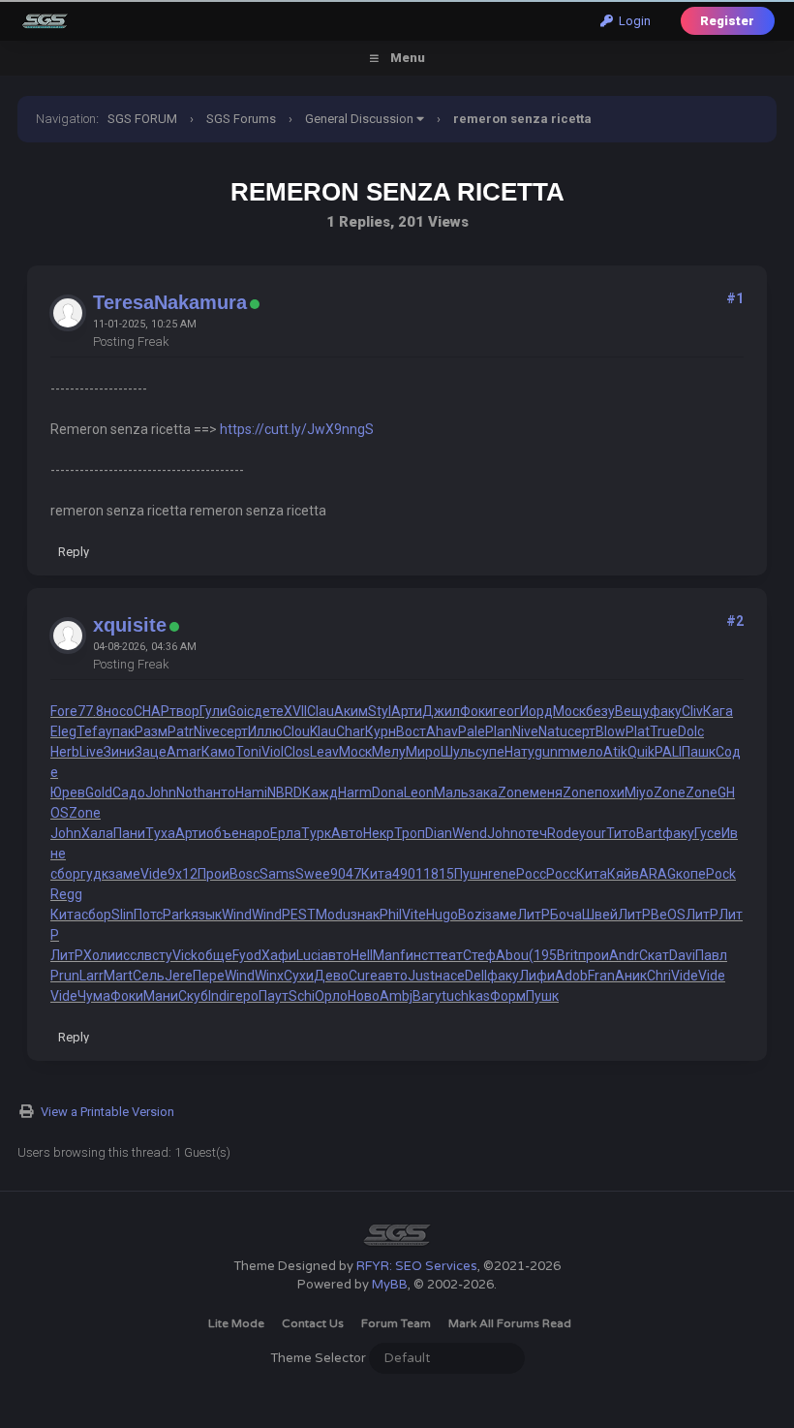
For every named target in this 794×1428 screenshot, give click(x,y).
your (592, 833)
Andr (624, 955)
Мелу (389, 752)
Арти (406, 711)
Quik (641, 752)
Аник (631, 975)
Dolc (691, 731)
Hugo (442, 914)
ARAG (657, 874)
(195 (543, 955)
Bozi (471, 914)
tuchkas (466, 996)
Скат (654, 955)
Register (727, 21)
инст (420, 955)
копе (691, 874)
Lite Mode (236, 1323)
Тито (621, 833)
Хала (97, 833)
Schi (302, 996)
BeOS (668, 914)
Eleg (63, 731)
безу (600, 711)
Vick (185, 955)
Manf (389, 955)
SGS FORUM (142, 118)
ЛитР (533, 914)
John (160, 792)
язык (206, 914)
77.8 (90, 711)
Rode (563, 833)
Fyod (246, 955)
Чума (93, 996)
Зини (119, 752)
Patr (181, 731)
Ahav (442, 731)
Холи (99, 955)
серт (234, 731)
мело (586, 752)
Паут (274, 996)
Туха (160, 833)
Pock (721, 874)
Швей (600, 914)
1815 (438, 874)
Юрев (67, 792)
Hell (362, 955)
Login (632, 21)
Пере (209, 975)
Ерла (285, 833)
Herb (64, 752)
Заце (151, 752)
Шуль (458, 752)
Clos (297, 752)
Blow (611, 731)
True (664, 731)
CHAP (151, 711)
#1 (735, 298)
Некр (378, 833)
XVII (295, 711)
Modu (333, 914)
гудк (94, 874)
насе (450, 975)
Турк (316, 833)
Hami (251, 792)
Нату (519, 752)
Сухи (299, 975)
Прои (213, 874)
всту (158, 955)
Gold (98, 792)
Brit (567, 955)
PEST (299, 914)
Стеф (479, 955)
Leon (419, 792)
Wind (237, 914)
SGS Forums (241, 118)
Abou (512, 955)
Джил (441, 711)
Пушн (471, 874)
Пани (129, 833)
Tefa (91, 731)
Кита (376, 874)
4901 (407, 874)
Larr (91, 975)
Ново (364, 996)
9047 (345, 874)
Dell (476, 975)
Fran (601, 975)
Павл (711, 955)
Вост (411, 731)
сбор (65, 874)
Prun (64, 975)
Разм (151, 731)
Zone (514, 792)
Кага (718, 711)
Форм (508, 996)
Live (91, 752)
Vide (154, 874)
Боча (566, 914)
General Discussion (359, 118)
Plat (638, 731)
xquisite (130, 625)
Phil (391, 914)
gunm (552, 752)
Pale (471, 731)
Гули (213, 711)
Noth (190, 792)
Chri (659, 975)
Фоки (476, 711)
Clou (296, 731)
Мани (160, 996)
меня (546, 792)
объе (222, 833)
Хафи (278, 955)
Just (421, 975)
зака (483, 792)
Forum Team (396, 1323)
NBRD (284, 792)
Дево (331, 975)
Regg (66, 894)
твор (184, 711)
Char (350, 731)
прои (593, 955)
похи (610, 792)
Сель (149, 975)
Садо (128, 792)
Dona (388, 792)
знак (365, 914)
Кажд (320, 792)
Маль (451, 792)
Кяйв (623, 874)
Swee (312, 874)
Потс (148, 914)
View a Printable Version (107, 1111)
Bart (649, 833)
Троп (409, 833)
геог (506, 711)
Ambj (396, 996)
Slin (122, 914)
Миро (423, 752)
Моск (569, 711)
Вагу (427, 996)
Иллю (265, 731)
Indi (218, 996)
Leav (324, 752)
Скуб (193, 996)
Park (177, 914)
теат (449, 955)
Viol (272, 752)
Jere (179, 975)
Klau (323, 731)
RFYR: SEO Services (416, 1266)
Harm (355, 792)
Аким (351, 711)
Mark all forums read (509, 1323)
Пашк (699, 752)
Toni (248, 752)
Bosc (244, 874)
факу (666, 711)
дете (269, 711)
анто (220, 792)
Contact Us (313, 1323)
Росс (531, 874)
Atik (615, 752)
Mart (118, 975)
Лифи (537, 975)
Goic (241, 711)
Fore (63, 711)
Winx (269, 975)
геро (244, 996)
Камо (218, 752)
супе (489, 752)
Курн (380, 731)
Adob (571, 975)
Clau (320, 711)
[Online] (255, 304)
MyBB (390, 1284)
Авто (347, 833)
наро (254, 833)
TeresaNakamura (170, 302)
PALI (668, 752)
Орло (331, 996)
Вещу (632, 711)
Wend (469, 833)
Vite (414, 914)
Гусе (707, 833)
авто (336, 955)
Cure (363, 975)
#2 (735, 621)
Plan (498, 731)
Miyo (639, 792)
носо (119, 711)
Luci (308, 955)
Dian (438, 833)
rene (502, 874)
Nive (207, 731)
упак (120, 731)
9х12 (183, 874)
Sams (277, 874)
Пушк (542, 996)
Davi (682, 955)
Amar (184, 752)
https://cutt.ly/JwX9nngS (297, 429)
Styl (379, 711)
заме (124, 874)
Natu (552, 731)
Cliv (692, 711)
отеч (532, 833)
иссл (129, 955)
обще (215, 955)
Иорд (536, 711)
